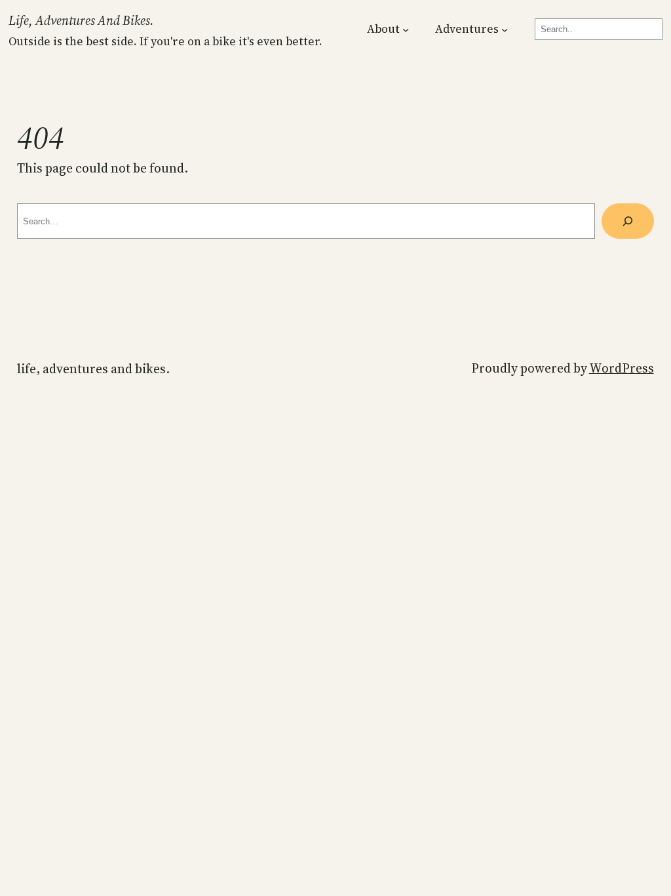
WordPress (621, 368)
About (383, 29)
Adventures (467, 29)
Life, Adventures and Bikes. (81, 20)
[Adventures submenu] (504, 29)
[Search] (627, 221)
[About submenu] (405, 29)
